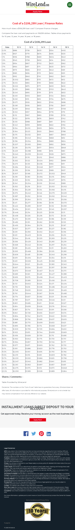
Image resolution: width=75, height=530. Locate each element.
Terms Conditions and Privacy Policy (37, 500)
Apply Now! (38, 420)
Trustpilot (7, 523)
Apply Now (37, 12)
